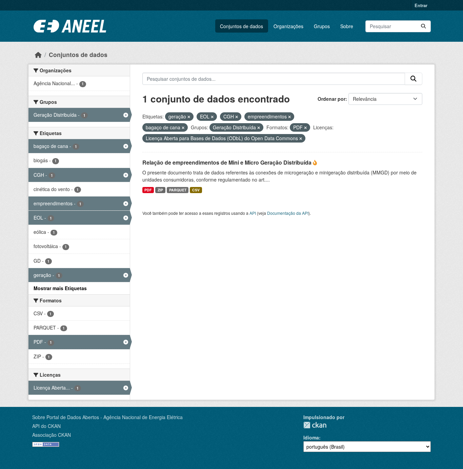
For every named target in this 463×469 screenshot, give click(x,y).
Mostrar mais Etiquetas (60, 288)
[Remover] (188, 116)
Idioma (311, 437)
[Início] (38, 54)
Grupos (322, 26)
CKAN (314, 425)
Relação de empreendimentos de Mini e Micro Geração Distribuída (227, 162)
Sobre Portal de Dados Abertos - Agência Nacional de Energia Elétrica (107, 417)
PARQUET (177, 189)
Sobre (346, 26)
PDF (148, 189)
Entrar (421, 5)
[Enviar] (423, 26)
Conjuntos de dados (241, 26)
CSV (196, 189)
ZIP (160, 189)
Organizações (288, 26)
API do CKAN (46, 426)
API (252, 213)
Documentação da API (287, 213)
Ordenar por (331, 98)
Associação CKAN (51, 434)
